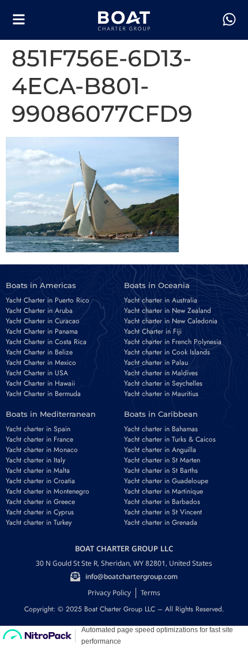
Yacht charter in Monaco (42, 450)
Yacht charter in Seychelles (163, 383)
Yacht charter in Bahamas (161, 429)
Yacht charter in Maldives (161, 373)
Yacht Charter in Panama (42, 331)
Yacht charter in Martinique (163, 491)
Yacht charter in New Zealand (167, 310)
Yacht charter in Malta (38, 470)
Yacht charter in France (39, 439)
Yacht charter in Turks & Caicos (170, 439)
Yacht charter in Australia (160, 300)
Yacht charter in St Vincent (163, 512)
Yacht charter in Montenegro (47, 491)
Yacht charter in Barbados (162, 501)
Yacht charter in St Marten (162, 460)
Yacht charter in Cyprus (40, 512)
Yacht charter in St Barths (161, 470)
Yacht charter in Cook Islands (167, 352)
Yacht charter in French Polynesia (172, 342)
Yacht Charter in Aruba (39, 310)
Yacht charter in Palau (156, 362)
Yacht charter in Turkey (39, 522)
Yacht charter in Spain (38, 429)
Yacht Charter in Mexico (41, 362)
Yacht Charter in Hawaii (40, 383)
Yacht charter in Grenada (160, 522)
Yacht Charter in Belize (39, 352)
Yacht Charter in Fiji (153, 331)
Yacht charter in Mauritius (161, 394)
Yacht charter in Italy (35, 460)
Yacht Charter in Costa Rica (46, 342)
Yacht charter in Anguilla (160, 450)
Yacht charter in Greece (40, 501)
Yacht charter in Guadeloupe (166, 481)
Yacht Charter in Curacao (43, 321)
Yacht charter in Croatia (40, 481)
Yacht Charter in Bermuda (43, 394)
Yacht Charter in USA (37, 373)
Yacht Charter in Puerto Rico (47, 300)
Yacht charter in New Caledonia (170, 321)
